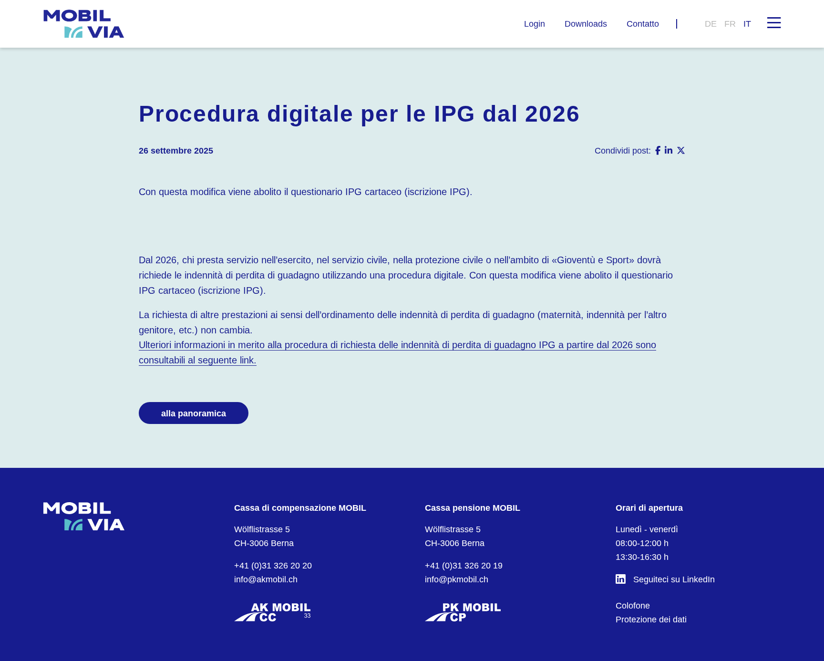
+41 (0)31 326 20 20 (273, 565)
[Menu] (774, 22)
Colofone (633, 605)
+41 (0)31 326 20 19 (464, 565)
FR (730, 24)
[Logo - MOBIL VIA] (83, 24)
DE (711, 24)
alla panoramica (193, 413)
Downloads (586, 24)
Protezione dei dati (651, 619)
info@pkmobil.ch (456, 579)
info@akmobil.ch (266, 579)
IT (747, 24)
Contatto (643, 24)
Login (534, 24)
